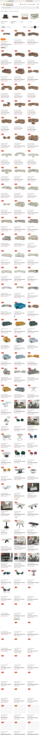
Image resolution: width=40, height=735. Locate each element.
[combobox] (20, 7)
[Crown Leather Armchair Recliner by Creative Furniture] (7, 137)
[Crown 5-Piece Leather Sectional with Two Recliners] (33, 87)
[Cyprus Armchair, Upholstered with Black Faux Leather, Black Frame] (7, 675)
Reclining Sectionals (18, 41)
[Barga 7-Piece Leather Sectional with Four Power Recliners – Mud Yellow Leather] (33, 34)
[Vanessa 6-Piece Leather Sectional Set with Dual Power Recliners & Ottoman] (7, 170)
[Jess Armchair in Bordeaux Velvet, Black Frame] (33, 454)
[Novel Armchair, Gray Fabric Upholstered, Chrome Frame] (33, 590)
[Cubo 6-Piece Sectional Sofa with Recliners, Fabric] (33, 287)
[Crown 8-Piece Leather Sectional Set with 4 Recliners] (20, 104)
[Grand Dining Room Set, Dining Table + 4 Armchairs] (33, 540)
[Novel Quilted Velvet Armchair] (20, 607)
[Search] (37, 7)
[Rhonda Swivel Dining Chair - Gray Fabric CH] (16, 499)
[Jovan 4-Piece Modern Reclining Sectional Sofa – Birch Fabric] (7, 270)
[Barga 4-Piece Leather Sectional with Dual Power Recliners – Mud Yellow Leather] (33, 54)
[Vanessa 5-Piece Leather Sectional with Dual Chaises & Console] (33, 170)
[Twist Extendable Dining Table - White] (14, 517)
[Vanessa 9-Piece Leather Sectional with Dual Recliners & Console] (20, 154)
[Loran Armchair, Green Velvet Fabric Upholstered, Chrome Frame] (33, 725)
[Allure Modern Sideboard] (7, 505)
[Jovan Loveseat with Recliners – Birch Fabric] (20, 254)
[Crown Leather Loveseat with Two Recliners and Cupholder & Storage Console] (33, 137)
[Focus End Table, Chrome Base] (33, 574)
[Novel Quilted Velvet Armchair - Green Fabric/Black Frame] (16, 619)
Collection (6, 11)
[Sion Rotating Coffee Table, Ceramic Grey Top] (33, 607)
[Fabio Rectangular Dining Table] (33, 388)
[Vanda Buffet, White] (20, 642)
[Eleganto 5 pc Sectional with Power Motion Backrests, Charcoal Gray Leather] (7, 305)
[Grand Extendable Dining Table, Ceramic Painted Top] (20, 470)
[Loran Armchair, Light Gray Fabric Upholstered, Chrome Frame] (33, 692)
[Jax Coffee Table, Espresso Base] (33, 420)
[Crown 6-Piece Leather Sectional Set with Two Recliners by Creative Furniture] (33, 120)
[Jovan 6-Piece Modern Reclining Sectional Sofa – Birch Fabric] (33, 254)
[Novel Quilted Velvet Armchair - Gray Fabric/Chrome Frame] (17, 619)
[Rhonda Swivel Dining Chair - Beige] (14, 499)
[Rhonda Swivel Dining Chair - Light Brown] (17, 499)
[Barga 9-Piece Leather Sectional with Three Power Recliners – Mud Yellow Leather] (20, 34)
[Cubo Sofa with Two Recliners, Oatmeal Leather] (20, 237)
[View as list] (38, 27)
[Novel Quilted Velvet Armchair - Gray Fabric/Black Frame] (19, 619)
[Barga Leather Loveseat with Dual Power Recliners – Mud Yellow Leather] (20, 70)
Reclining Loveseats (31, 144)
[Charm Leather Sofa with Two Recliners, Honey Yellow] (20, 322)
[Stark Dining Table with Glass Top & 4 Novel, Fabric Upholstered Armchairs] (33, 557)
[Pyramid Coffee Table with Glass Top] (7, 437)
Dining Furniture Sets (18, 564)
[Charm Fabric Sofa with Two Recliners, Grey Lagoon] (20, 388)
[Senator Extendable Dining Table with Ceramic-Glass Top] (33, 524)
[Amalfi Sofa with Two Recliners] (33, 371)
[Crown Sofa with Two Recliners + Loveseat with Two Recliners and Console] (33, 70)
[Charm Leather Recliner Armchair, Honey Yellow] (7, 339)
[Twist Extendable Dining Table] (20, 505)
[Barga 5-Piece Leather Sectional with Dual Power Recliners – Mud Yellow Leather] (20, 54)
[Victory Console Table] (7, 420)
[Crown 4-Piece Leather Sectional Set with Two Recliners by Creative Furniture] (7, 120)
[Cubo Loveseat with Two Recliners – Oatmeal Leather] (33, 237)
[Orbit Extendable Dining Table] (20, 524)
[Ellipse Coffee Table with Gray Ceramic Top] (33, 625)
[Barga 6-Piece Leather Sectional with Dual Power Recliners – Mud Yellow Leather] (7, 54)
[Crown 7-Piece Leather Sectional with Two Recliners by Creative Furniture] (33, 104)
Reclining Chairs (4, 144)
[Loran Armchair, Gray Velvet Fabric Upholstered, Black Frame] (33, 709)
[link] (5, 18)
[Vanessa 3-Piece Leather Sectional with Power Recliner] (33, 187)
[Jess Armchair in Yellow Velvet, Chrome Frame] (33, 659)
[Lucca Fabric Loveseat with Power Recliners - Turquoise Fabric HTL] (14, 316)
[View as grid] (35, 27)
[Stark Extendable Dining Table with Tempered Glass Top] (33, 404)
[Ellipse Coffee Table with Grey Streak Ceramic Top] (20, 625)
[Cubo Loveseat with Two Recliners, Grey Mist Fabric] (7, 237)
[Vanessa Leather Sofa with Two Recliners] (33, 204)
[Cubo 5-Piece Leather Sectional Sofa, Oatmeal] (7, 220)
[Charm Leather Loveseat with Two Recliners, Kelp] (33, 322)
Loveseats (29, 244)
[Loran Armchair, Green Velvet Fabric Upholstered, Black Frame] (20, 725)
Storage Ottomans (4, 111)
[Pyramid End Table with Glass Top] (20, 437)
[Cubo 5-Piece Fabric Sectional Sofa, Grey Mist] (20, 220)
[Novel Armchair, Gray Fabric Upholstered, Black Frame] (20, 590)
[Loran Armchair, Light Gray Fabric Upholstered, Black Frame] (20, 692)
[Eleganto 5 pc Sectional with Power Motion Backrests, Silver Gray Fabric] (7, 287)
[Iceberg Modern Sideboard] (33, 487)
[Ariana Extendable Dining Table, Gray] (7, 642)
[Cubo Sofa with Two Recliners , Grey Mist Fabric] (33, 220)
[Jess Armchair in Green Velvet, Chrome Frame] (20, 420)
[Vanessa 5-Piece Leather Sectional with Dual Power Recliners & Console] (7, 187)
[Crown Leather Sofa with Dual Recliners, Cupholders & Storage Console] (20, 137)
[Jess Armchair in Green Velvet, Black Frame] (20, 454)
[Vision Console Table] (7, 692)
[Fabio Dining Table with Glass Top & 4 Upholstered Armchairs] (20, 557)
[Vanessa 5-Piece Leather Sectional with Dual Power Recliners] (20, 170)
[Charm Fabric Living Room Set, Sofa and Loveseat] (20, 371)
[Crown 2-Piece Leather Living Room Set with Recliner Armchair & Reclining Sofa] (33, 305)
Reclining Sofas (17, 144)
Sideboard (29, 494)
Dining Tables (16, 531)
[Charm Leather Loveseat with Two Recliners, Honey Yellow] (7, 388)
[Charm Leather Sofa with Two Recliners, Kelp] (7, 322)
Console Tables (4, 699)
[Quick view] (11, 32)
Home (2, 11)
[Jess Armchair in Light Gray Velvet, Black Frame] (7, 659)
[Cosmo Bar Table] (7, 524)
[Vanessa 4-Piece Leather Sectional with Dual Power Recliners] (20, 187)
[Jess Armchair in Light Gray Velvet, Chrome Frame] (33, 642)
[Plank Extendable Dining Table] (33, 505)
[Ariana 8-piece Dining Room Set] (20, 540)
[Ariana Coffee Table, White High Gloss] (33, 470)
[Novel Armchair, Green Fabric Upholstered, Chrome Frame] (20, 574)
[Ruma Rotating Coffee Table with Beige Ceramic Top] (7, 625)
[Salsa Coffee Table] (7, 709)
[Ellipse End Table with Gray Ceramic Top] (7, 725)
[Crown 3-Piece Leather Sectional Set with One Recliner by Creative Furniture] (20, 120)
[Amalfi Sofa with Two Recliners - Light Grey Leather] (27, 382)
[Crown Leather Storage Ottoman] (7, 104)
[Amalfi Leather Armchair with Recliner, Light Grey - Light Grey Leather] (1, 382)
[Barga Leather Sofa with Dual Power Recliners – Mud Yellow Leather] (7, 70)
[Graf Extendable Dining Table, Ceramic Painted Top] (33, 675)
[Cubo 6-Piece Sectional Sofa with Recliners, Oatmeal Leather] (20, 287)
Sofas (2, 261)
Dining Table (29, 411)
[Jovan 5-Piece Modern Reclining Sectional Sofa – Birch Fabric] (20, 270)
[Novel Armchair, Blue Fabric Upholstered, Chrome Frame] (7, 574)
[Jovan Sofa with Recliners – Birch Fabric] (7, 254)
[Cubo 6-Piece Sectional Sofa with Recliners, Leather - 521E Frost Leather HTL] (5, 47)
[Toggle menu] (1, 4)
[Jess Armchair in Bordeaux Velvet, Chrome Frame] (20, 659)
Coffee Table (29, 581)
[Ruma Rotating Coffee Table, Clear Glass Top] (7, 404)
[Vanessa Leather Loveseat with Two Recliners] (20, 204)
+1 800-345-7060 (11, 1)
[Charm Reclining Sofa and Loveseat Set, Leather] (33, 356)
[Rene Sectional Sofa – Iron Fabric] (33, 270)
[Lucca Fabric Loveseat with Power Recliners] (20, 305)
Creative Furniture (4, 41)
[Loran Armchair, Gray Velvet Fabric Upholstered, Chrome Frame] (20, 709)
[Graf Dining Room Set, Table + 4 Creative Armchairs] (7, 557)
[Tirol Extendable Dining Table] (7, 540)
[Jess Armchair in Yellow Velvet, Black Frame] (7, 470)
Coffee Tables (3, 411)
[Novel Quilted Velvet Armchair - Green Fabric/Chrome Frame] (14, 619)
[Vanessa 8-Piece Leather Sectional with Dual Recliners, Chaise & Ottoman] (33, 154)
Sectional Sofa (17, 94)
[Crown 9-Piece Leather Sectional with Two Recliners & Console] (7, 87)
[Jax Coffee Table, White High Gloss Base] (20, 404)
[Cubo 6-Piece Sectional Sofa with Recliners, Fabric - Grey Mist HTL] (27, 299)
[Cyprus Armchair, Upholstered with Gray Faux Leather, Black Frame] (7, 590)
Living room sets (17, 378)
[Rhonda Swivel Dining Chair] (20, 487)
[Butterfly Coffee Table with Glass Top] (7, 487)
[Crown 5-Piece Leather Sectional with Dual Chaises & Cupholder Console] (20, 87)
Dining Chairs (29, 444)
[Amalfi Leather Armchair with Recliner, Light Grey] (7, 371)
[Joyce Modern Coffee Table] (7, 454)
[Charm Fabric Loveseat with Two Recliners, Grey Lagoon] (20, 339)
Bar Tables (3, 531)
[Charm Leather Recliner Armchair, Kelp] (7, 607)
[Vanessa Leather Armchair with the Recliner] (7, 204)
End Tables (16, 444)
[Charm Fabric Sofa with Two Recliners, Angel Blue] (20, 356)
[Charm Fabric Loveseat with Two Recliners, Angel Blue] (7, 356)
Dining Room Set (3, 564)
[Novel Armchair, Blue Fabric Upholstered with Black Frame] (33, 437)
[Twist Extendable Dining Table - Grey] (16, 517)
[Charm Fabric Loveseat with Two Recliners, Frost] (33, 339)
